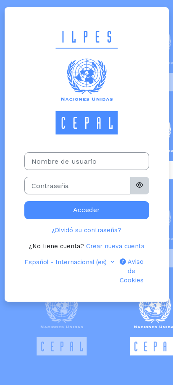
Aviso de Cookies (132, 271)
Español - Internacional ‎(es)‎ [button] (66, 262)
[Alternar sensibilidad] (139, 185)
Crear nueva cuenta (115, 246)
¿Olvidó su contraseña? (86, 230)
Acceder (86, 210)
